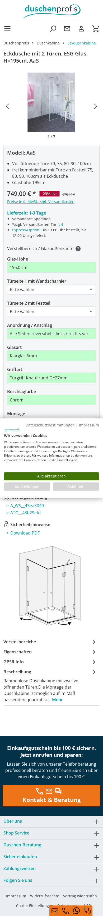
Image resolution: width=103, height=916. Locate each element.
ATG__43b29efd (25, 513)
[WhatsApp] (76, 910)
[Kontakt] (67, 28)
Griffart (14, 369)
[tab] (50, 685)
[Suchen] (53, 28)
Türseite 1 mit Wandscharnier (36, 281)
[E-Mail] (54, 910)
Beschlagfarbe (21, 391)
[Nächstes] (96, 106)
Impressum (16, 895)
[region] (51, 106)
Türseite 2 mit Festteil (28, 303)
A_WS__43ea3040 (27, 505)
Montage (16, 413)
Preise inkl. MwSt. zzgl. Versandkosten (40, 201)
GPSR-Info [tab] (13, 662)
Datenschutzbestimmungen (50, 425)
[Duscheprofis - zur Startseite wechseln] (51, 10)
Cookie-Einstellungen (34, 905)
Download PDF (25, 533)
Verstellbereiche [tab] (19, 642)
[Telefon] (65, 910)
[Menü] (9, 28)
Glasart (14, 347)
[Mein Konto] (81, 28)
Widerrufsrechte (44, 895)
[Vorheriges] (7, 106)
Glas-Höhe (17, 259)
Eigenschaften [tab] (17, 652)
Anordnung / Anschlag (29, 325)
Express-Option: (26, 229)
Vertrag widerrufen (80, 895)
